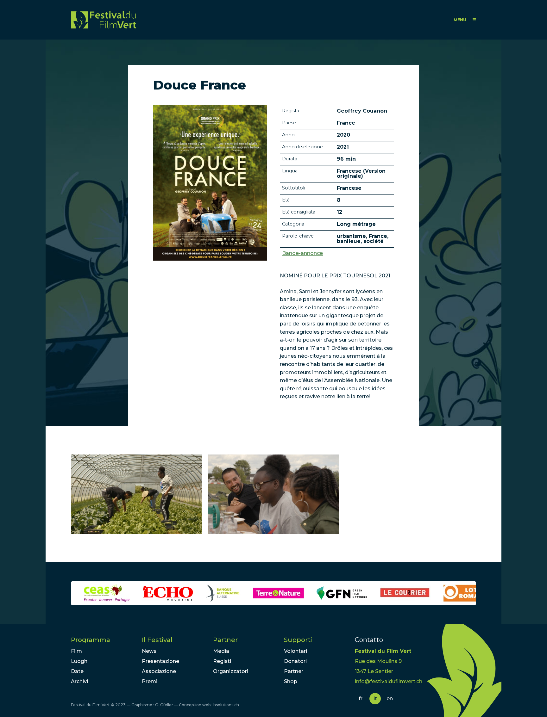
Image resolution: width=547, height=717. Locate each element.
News (149, 651)
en (390, 698)
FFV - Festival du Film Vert (103, 20)
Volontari (295, 651)
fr (360, 698)
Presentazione (160, 661)
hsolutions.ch (226, 704)
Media (221, 651)
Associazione (159, 671)
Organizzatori (230, 671)
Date (77, 671)
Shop (290, 681)
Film (76, 651)
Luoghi (80, 661)
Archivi (79, 681)
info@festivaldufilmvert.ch (388, 681)
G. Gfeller (164, 704)
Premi (149, 681)
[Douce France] (136, 494)
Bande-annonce (302, 253)
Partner (225, 640)
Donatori (295, 661)
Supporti (298, 640)
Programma (90, 640)
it (375, 698)
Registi (222, 661)
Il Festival (157, 640)
